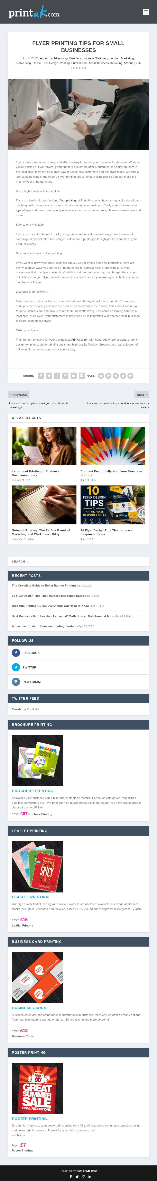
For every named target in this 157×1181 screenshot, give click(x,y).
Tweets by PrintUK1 (25, 709)
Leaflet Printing (22, 925)
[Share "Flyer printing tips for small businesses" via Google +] (57, 376)
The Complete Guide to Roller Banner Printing (44, 585)
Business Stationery (95, 58)
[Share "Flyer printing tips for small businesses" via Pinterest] (65, 376)
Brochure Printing (40, 814)
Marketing (127, 58)
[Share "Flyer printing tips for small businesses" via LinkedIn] (74, 376)
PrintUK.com (79, 63)
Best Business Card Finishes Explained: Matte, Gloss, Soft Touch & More (63, 616)
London (114, 58)
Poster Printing (22, 1150)
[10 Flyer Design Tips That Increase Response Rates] (113, 504)
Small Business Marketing (105, 63)
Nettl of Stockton (87, 1170)
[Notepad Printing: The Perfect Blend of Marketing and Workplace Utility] (44, 504)
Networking (23, 63)
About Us (46, 58)
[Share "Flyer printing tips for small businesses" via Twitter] (49, 376)
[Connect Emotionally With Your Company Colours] (113, 446)
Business (75, 58)
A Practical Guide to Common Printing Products (45, 626)
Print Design (50, 63)
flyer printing (68, 200)
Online (37, 63)
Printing (65, 63)
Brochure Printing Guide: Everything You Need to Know (50, 605)
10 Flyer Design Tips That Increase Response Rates (48, 595)
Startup (128, 63)
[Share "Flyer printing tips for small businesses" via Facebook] (41, 376)
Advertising (60, 58)
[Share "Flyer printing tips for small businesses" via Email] (82, 376)
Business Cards (23, 1036)
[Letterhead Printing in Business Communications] (44, 446)
